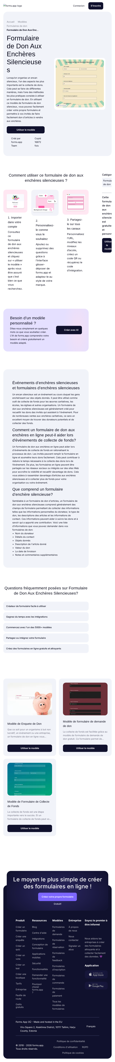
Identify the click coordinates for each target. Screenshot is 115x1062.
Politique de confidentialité (71, 1041)
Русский (92, 1013)
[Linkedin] (87, 931)
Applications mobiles (38, 955)
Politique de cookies (73, 1052)
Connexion (78, 5)
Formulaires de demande (58, 931)
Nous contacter (74, 938)
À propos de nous (73, 929)
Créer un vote (20, 957)
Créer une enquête (21, 938)
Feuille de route (21, 997)
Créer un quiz (20, 948)
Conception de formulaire (40, 946)
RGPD (85, 1047)
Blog (34, 927)
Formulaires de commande (58, 979)
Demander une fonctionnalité (40, 977)
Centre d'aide (39, 932)
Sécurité (36, 963)
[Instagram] (93, 931)
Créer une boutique (21, 976)
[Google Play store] (96, 986)
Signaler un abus (74, 948)
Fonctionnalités (40, 969)
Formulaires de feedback (58, 957)
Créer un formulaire (21, 929)
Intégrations (38, 938)
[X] (99, 931)
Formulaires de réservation (58, 944)
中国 (90, 1018)
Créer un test (20, 966)
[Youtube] (105, 931)
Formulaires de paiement (58, 992)
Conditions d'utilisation (65, 1047)
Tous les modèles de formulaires (58, 1005)
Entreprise (21, 989)
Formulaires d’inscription (58, 968)
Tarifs (19, 983)
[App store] (96, 975)
